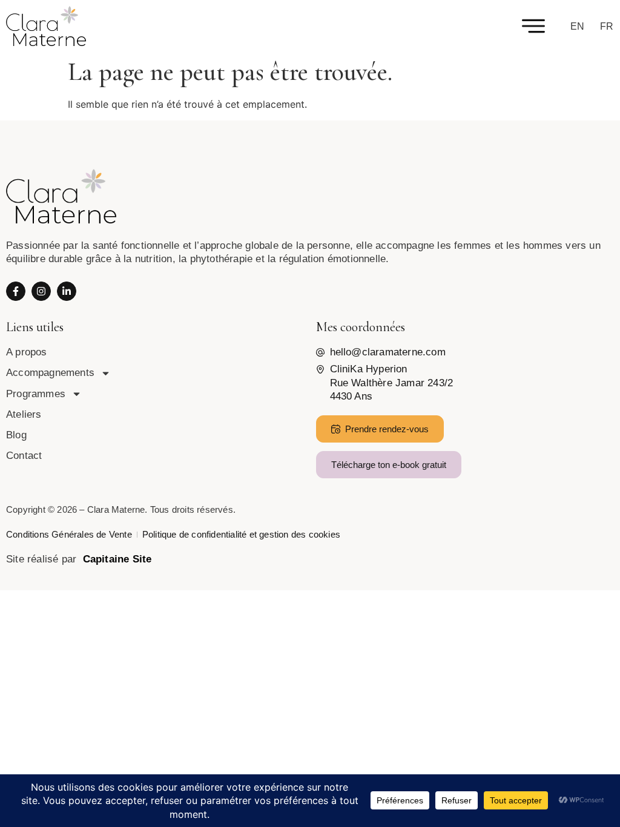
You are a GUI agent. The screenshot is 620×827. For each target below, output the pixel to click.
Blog (16, 435)
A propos (26, 352)
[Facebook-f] (15, 291)
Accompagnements (50, 372)
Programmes (35, 394)
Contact (24, 455)
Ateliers (24, 414)
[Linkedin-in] (66, 291)
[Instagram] (41, 291)
